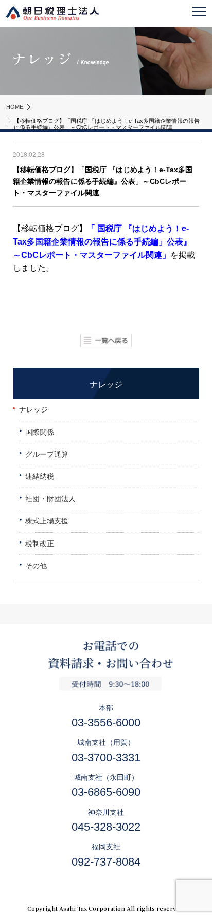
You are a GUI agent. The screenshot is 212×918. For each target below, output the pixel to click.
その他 (36, 565)
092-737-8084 (106, 861)
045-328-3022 (106, 826)
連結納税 (39, 476)
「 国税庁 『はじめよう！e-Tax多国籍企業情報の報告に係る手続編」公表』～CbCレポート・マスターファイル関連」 (102, 241)
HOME (14, 107)
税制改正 (39, 543)
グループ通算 (46, 454)
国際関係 (39, 432)
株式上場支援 (46, 521)
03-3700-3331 (106, 757)
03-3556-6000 (106, 722)
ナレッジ (33, 409)
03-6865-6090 (106, 791)
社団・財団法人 (50, 499)
